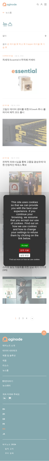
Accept (24, 245)
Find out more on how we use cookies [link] (24, 259)
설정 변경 (24, 255)
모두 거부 (24, 250)
